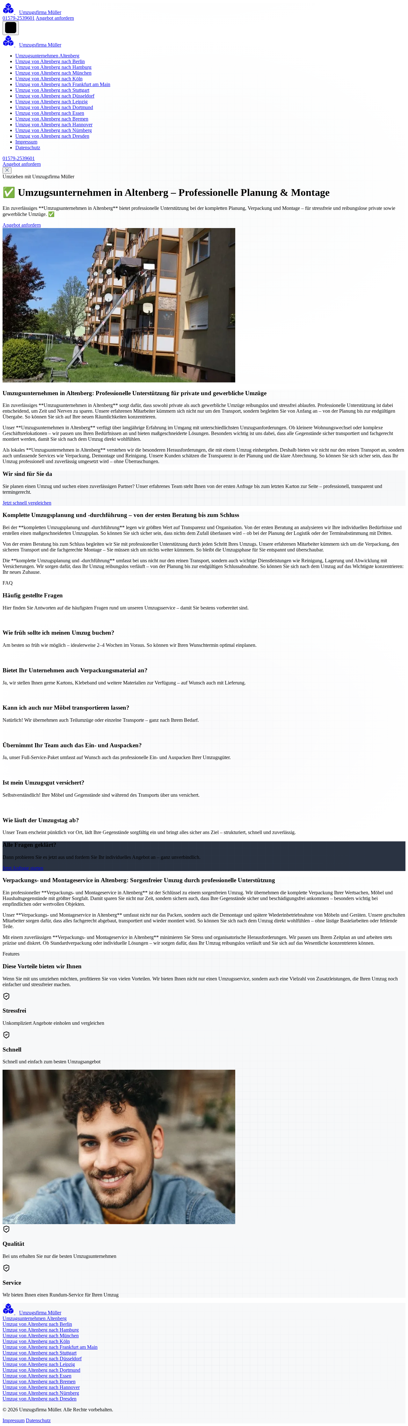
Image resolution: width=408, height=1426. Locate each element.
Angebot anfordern (55, 18)
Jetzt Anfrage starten (23, 868)
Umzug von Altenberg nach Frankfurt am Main (62, 84)
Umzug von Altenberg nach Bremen (51, 119)
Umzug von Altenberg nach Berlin (50, 61)
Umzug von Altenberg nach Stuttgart (52, 90)
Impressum (26, 141)
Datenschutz (27, 147)
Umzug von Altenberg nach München (53, 73)
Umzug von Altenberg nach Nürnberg (53, 130)
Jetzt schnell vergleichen (27, 503)
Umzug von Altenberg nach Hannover (53, 124)
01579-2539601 (19, 18)
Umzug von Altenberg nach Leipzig (51, 101)
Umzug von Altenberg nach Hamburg (53, 67)
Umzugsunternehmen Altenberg (47, 55)
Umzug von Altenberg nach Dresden (52, 136)
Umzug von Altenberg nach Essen (49, 113)
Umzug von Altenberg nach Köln (49, 78)
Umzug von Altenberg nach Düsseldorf (54, 96)
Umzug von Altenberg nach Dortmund (54, 107)
